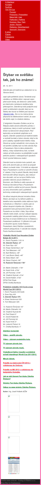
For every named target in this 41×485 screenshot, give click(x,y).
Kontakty (8, 4)
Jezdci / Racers (16, 24)
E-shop (8, 32)
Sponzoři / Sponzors (17, 29)
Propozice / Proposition (19, 14)
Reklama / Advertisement (19, 27)
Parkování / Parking (17, 19)
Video (7, 39)
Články (8, 34)
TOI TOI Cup (10, 9)
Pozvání (13, 12)
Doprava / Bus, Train (17, 22)
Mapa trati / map (16, 17)
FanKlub (8, 7)
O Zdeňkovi (9, 2)
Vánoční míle (8, 114)
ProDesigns (15, 483)
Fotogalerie (9, 37)
